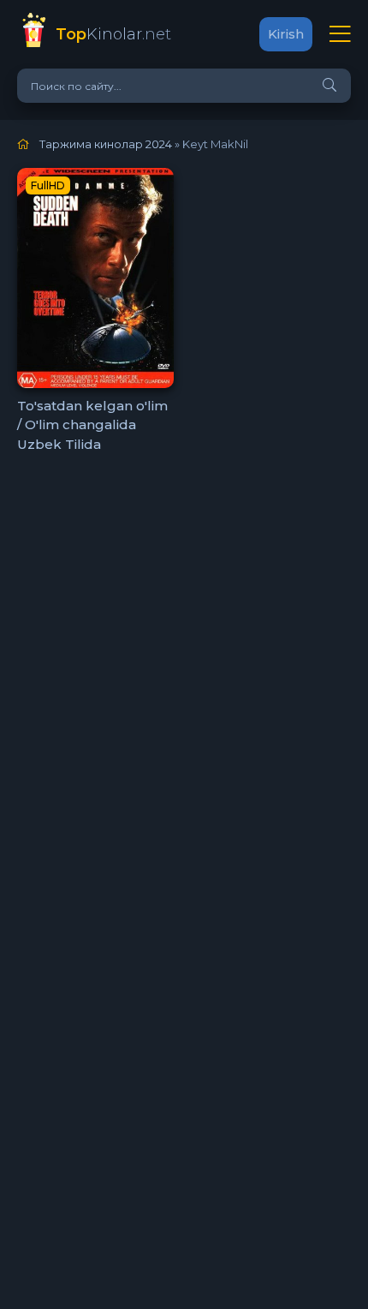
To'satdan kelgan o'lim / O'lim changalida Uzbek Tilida (92, 424)
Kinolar (113, 34)
